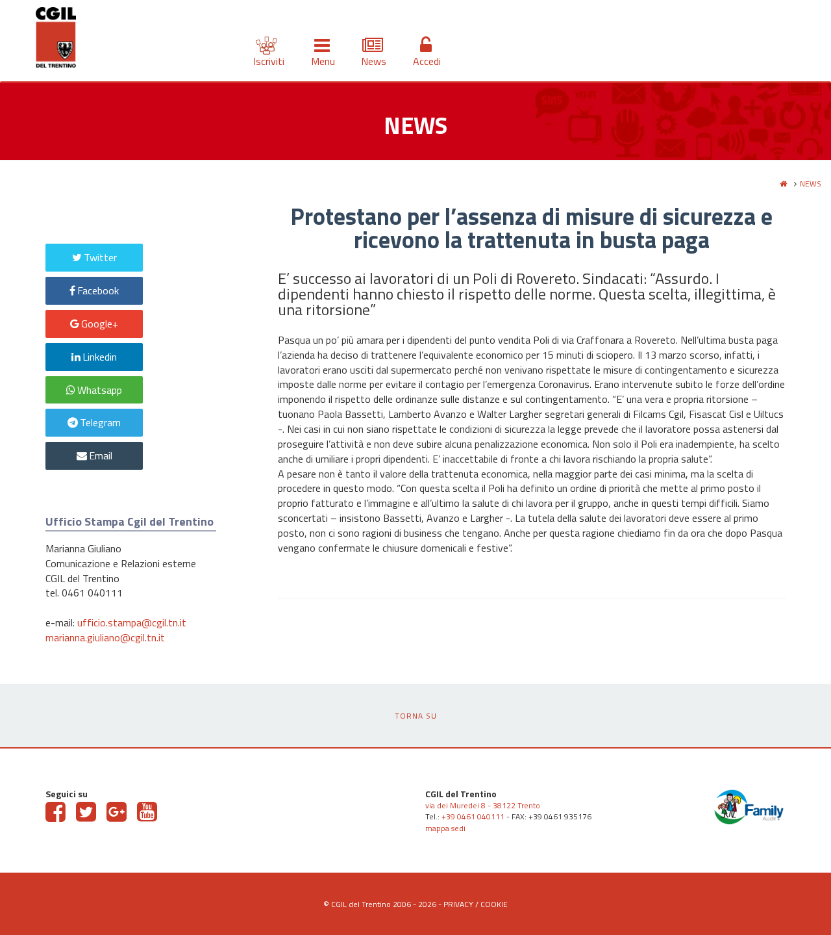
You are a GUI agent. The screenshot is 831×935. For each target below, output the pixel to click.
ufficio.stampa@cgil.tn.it (131, 622)
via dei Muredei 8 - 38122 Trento (482, 805)
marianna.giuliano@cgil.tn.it (105, 637)
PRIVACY (458, 904)
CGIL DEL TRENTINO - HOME (56, 39)
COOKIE (494, 904)
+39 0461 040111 (472, 816)
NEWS (810, 183)
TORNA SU (416, 716)
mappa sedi (445, 828)
